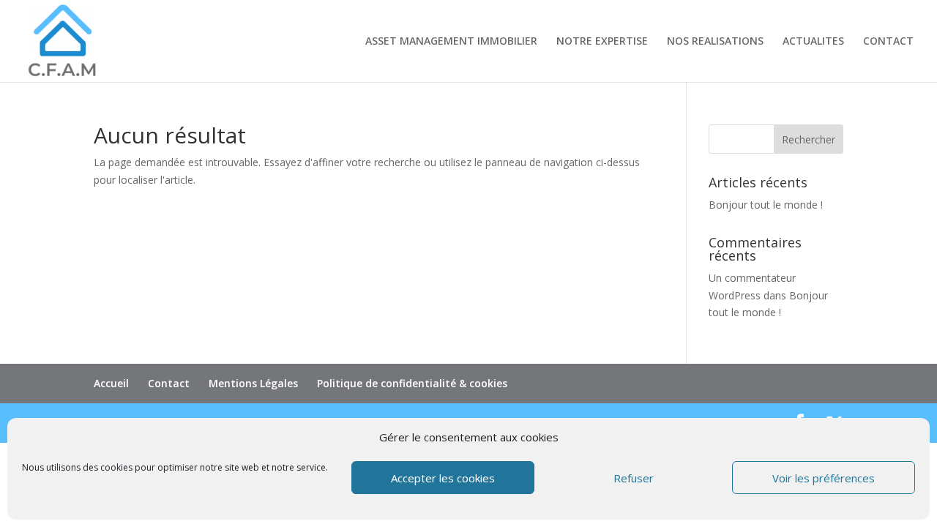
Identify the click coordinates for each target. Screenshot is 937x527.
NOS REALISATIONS (715, 42)
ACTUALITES (813, 42)
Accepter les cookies (443, 478)
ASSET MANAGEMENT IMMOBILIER (451, 42)
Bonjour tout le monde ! (766, 205)
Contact (169, 383)
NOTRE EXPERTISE (602, 42)
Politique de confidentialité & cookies (412, 383)
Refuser (633, 478)
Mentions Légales (253, 383)
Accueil (111, 383)
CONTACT (888, 42)
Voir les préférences (823, 478)
